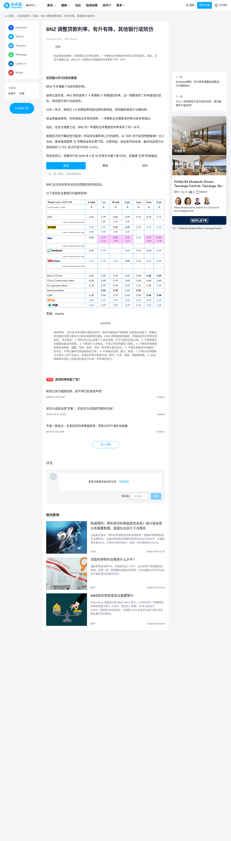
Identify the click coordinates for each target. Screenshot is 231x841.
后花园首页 (23, 16)
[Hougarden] (13, 5)
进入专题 (106, 444)
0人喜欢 (19, 108)
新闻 (35, 16)
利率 (22, 93)
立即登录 (124, 482)
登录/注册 (204, 5)
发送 (156, 496)
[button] (31, 5)
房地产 (12, 93)
